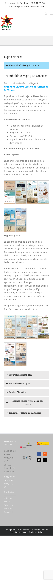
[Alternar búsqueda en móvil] (46, 13)
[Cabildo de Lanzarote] (23, 444)
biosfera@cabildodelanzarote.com (27, 6)
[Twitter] (39, 460)
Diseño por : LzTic (35, 532)
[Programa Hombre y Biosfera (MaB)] (26, 456)
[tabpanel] (26, 221)
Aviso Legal (8, 505)
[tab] (26, 65)
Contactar (9, 492)
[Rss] (45, 454)
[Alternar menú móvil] (51, 13)
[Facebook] (39, 454)
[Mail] (45, 460)
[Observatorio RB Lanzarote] (29, 444)
